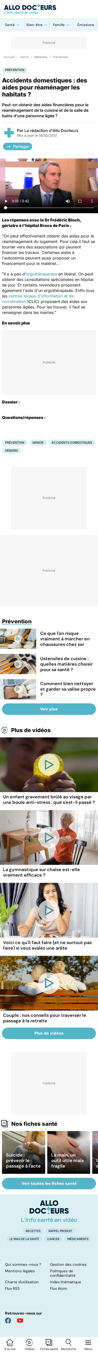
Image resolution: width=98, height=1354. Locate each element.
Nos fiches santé (34, 1124)
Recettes (33, 1231)
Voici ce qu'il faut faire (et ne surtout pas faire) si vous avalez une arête (47, 945)
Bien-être (34, 24)
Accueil (9, 57)
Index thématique (65, 1282)
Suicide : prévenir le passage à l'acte (23, 1160)
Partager (21, 146)
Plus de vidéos (31, 730)
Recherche (68, 1349)
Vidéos (29, 1349)
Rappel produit (60, 1231)
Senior (37, 442)
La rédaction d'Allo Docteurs (51, 130)
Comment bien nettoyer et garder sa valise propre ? (68, 689)
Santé (10, 24)
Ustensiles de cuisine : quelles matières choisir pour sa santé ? (66, 664)
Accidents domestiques (72, 442)
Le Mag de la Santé (24, 1239)
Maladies (40, 57)
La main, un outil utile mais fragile (67, 1160)
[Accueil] (49, 1211)
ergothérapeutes (41, 273)
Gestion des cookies (68, 1264)
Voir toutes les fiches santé (49, 1183)
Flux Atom (58, 1288)
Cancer (53, 1239)
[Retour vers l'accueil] (49, 9)
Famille (59, 24)
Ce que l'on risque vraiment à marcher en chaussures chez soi (65, 638)
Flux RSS (12, 1288)
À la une (10, 1349)
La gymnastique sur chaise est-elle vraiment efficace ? (41, 872)
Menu (88, 1349)
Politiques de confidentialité (63, 1273)
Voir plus (49, 709)
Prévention (60, 57)
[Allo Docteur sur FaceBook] (8, 1321)
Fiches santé (49, 1349)
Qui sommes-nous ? (23, 1264)
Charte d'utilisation (22, 1282)
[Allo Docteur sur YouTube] (20, 1321)
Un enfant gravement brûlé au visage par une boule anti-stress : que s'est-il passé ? (49, 799)
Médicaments (77, 1239)
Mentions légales (20, 1271)
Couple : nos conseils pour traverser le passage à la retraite (44, 1018)
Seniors (11, 450)
